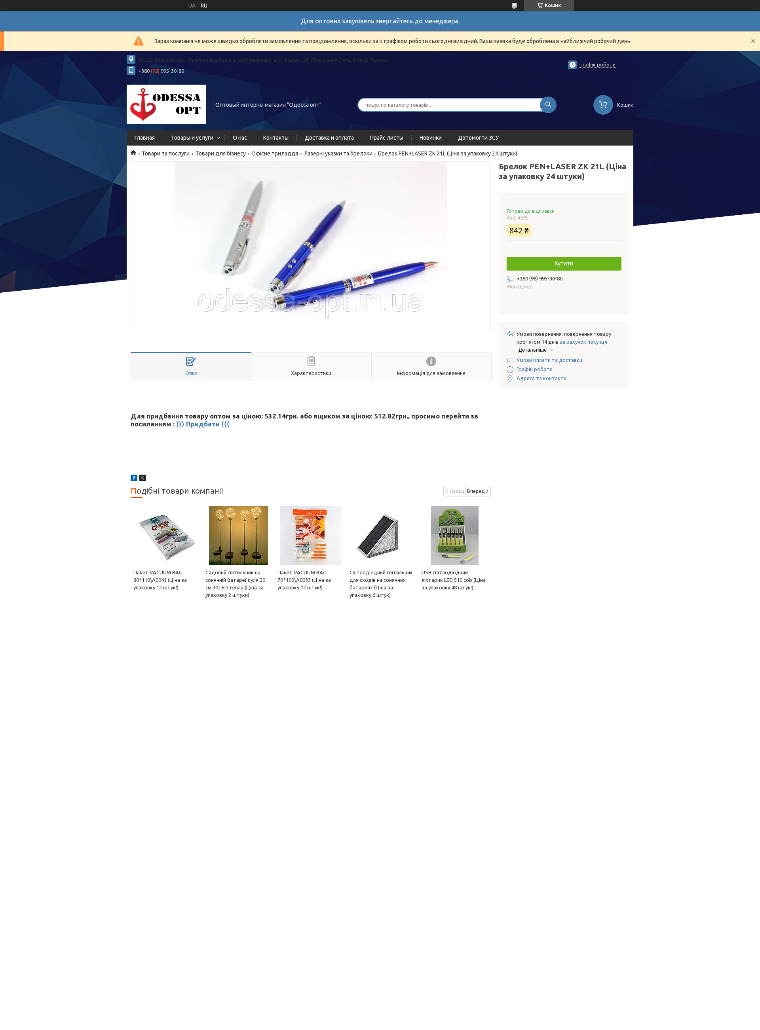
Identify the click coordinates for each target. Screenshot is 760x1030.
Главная (145, 137)
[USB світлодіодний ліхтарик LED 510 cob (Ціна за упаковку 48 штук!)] (455, 535)
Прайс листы (386, 137)
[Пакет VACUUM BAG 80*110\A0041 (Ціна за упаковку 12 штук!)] (166, 535)
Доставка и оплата (329, 137)
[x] (142, 479)
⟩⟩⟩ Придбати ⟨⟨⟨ (203, 424)
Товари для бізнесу (221, 153)
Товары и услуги (192, 137)
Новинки (431, 137)
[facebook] (134, 479)
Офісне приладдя (274, 153)
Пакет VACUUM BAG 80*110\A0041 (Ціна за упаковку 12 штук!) (160, 580)
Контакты (276, 137)
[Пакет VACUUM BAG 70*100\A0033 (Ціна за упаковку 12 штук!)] (310, 535)
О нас (240, 137)
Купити (564, 263)
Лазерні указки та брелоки (338, 153)
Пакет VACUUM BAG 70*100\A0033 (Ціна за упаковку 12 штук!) (304, 580)
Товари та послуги (166, 153)
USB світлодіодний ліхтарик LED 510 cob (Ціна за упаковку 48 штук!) (454, 580)
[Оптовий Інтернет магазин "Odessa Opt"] (166, 104)
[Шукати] (548, 105)
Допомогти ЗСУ (478, 137)
